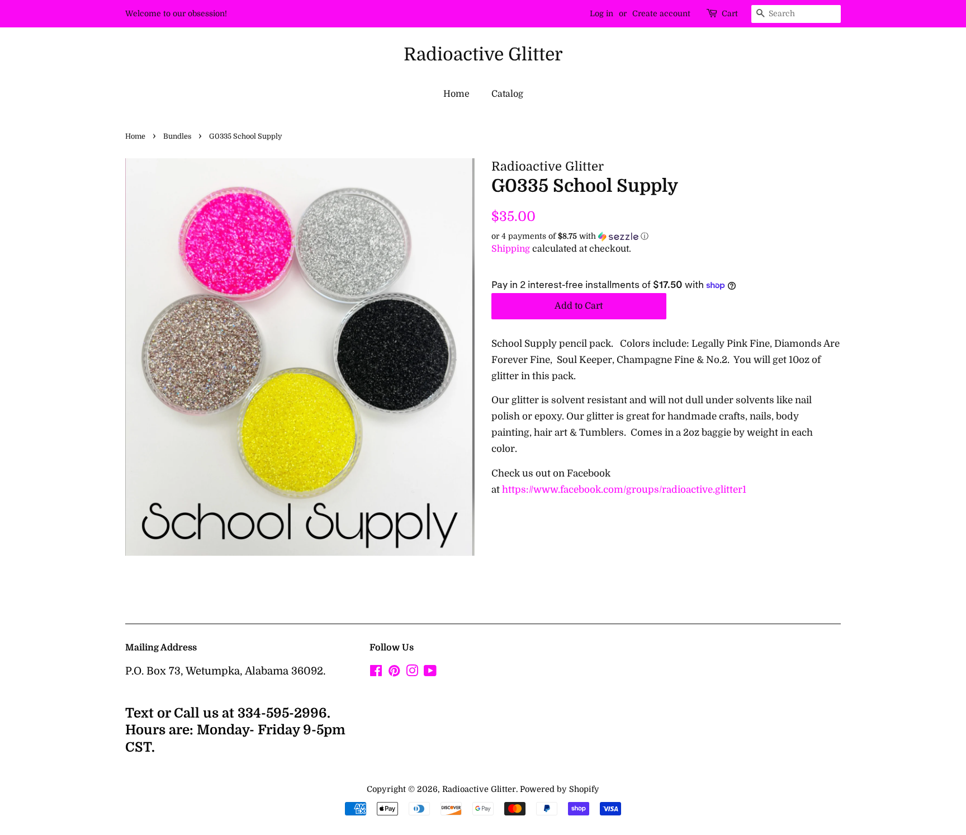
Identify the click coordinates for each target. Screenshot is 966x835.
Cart (730, 13)
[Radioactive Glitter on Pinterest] (394, 672)
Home (456, 94)
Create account (661, 13)
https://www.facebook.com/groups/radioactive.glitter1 (624, 489)
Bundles (177, 136)
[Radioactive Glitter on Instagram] (412, 672)
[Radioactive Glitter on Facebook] (376, 672)
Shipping (510, 249)
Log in (601, 13)
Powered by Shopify (559, 789)
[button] (666, 236)
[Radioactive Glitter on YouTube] (430, 672)
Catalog (507, 94)
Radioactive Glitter (483, 54)
